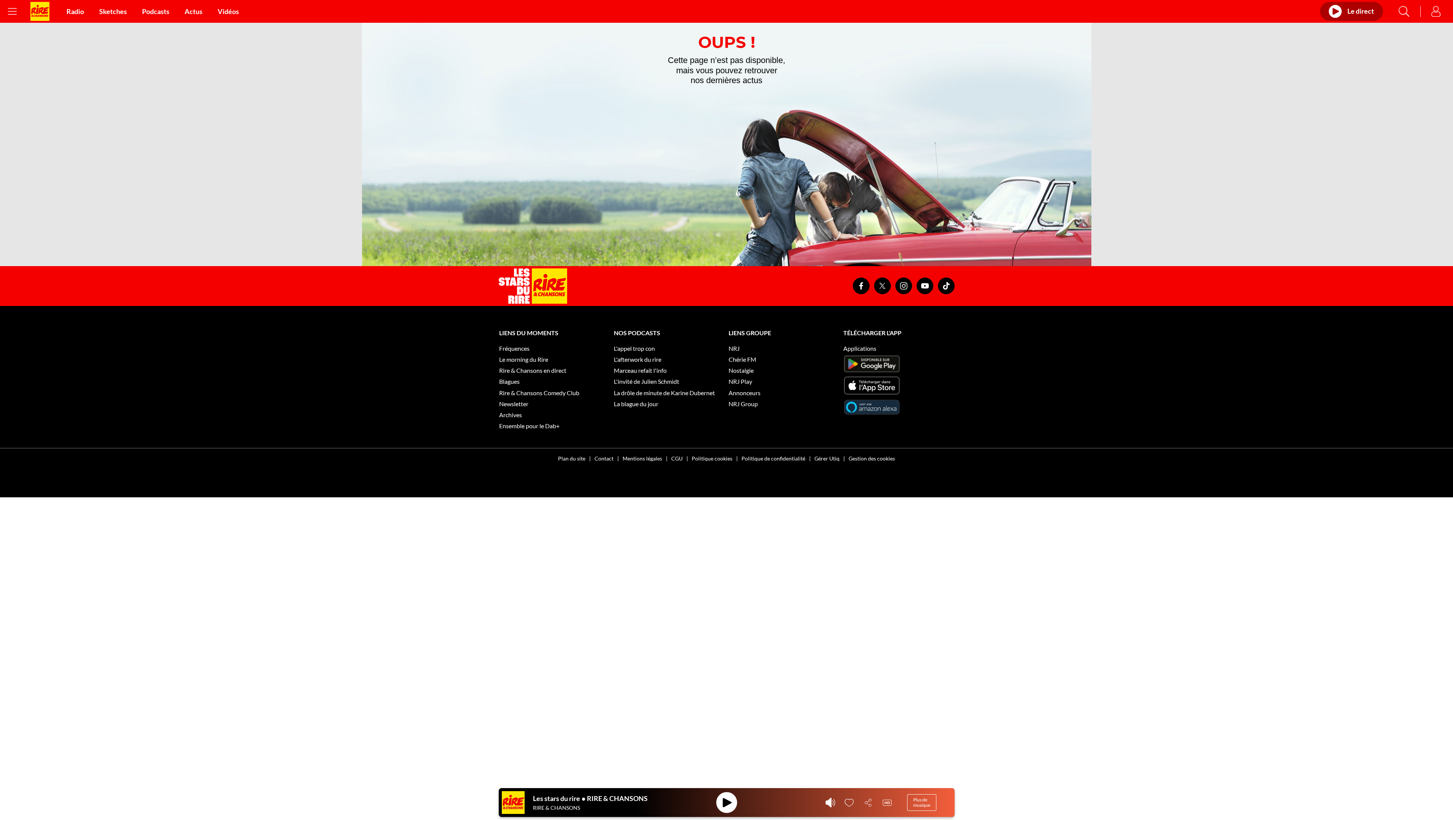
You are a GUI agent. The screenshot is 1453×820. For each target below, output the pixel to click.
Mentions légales (642, 458)
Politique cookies (712, 458)
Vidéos (228, 11)
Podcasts (155, 11)
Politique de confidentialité (773, 458)
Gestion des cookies (872, 458)
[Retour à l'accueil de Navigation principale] (39, 11)
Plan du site (571, 458)
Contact (603, 458)
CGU (677, 458)
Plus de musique (921, 802)
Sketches (113, 11)
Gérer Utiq (827, 458)
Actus (193, 11)
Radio (75, 11)
